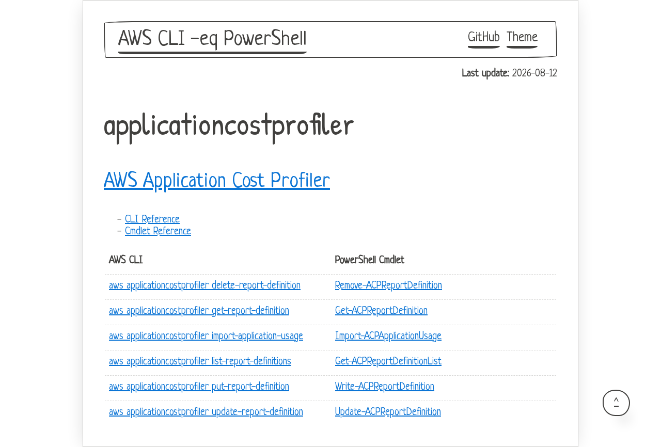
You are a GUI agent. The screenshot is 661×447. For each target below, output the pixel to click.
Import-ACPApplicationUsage (388, 336)
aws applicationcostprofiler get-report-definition (199, 311)
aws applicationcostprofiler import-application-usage (206, 336)
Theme (522, 38)
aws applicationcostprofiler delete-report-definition (205, 286)
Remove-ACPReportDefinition (388, 286)
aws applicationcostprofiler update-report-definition (206, 412)
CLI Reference (152, 220)
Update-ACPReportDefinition (388, 412)
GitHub (484, 38)
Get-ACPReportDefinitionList (388, 362)
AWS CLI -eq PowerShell (212, 40)
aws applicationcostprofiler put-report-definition (199, 387)
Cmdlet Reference (158, 232)
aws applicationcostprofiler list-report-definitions (200, 362)
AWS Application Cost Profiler (217, 182)
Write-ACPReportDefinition (384, 387)
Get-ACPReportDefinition (381, 311)
